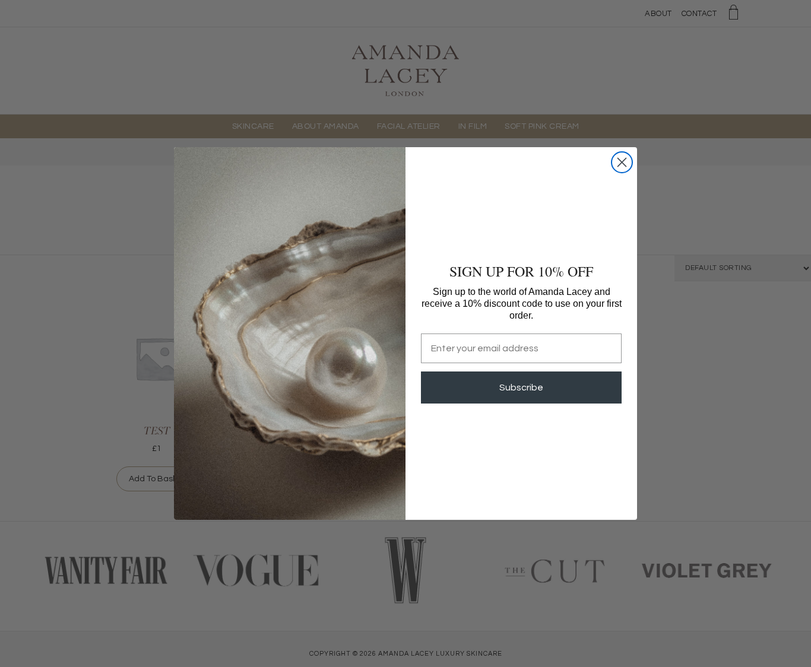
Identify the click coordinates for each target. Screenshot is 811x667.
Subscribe (521, 387)
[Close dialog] (622, 162)
